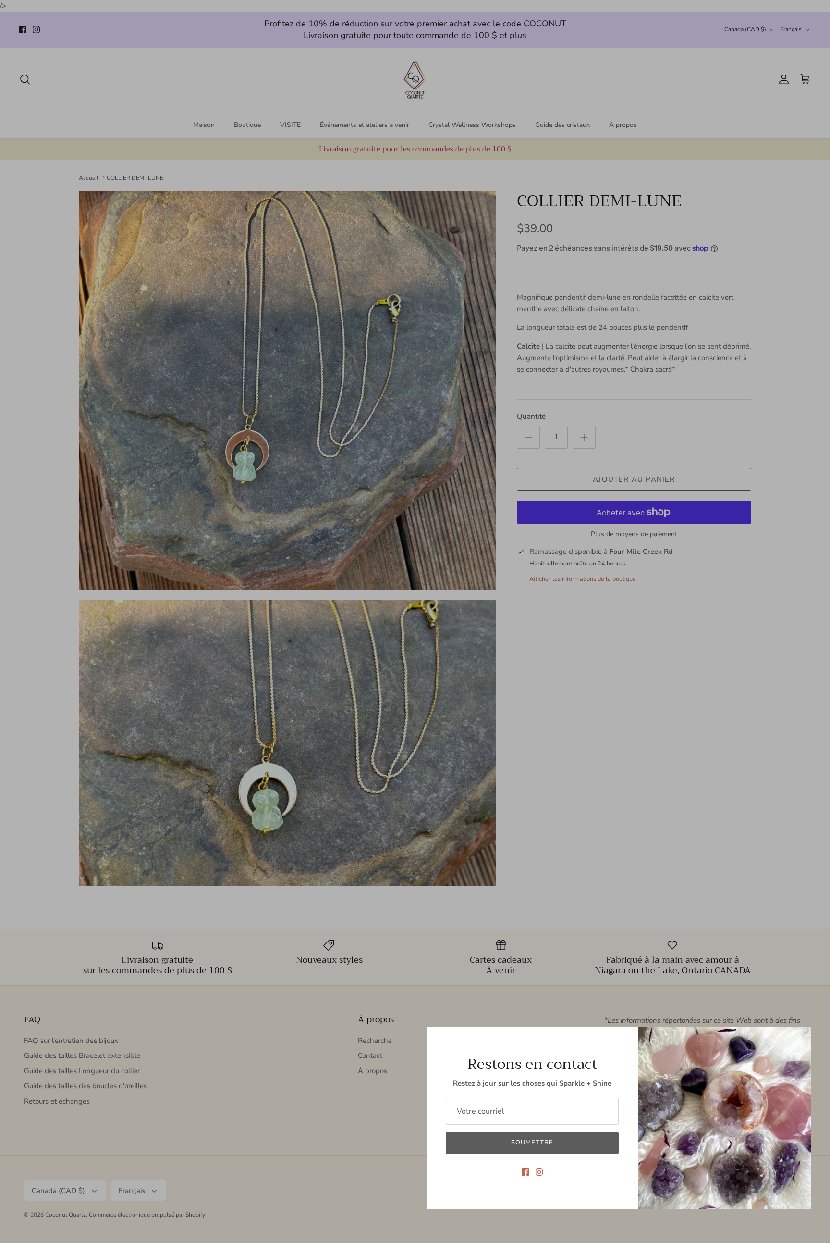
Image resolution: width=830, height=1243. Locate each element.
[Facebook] (525, 1172)
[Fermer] (798, 1038)
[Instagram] (539, 1172)
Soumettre (532, 1142)
